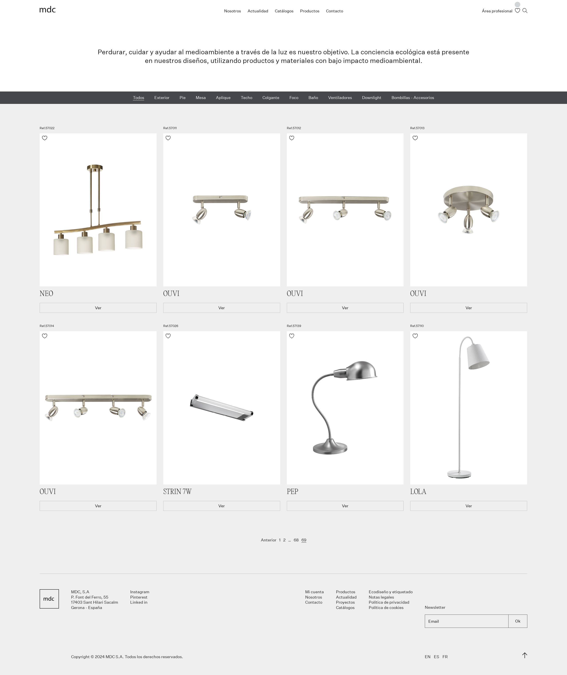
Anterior (268, 539)
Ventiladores (340, 97)
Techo (246, 97)
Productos (309, 10)
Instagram (139, 591)
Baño (313, 97)
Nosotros (232, 10)
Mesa (201, 97)
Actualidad (258, 10)
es (436, 656)
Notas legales (381, 597)
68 (296, 539)
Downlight (371, 97)
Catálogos (284, 10)
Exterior (161, 97)
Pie (183, 97)
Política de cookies (386, 607)
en (428, 656)
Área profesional (497, 10)
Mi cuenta (314, 591)
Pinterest (139, 597)
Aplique (223, 97)
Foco (293, 97)
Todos (138, 97)
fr (445, 656)
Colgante (270, 97)
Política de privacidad (389, 602)
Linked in (139, 602)
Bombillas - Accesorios (413, 97)
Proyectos (345, 602)
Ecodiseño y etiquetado (391, 591)
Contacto (334, 10)
